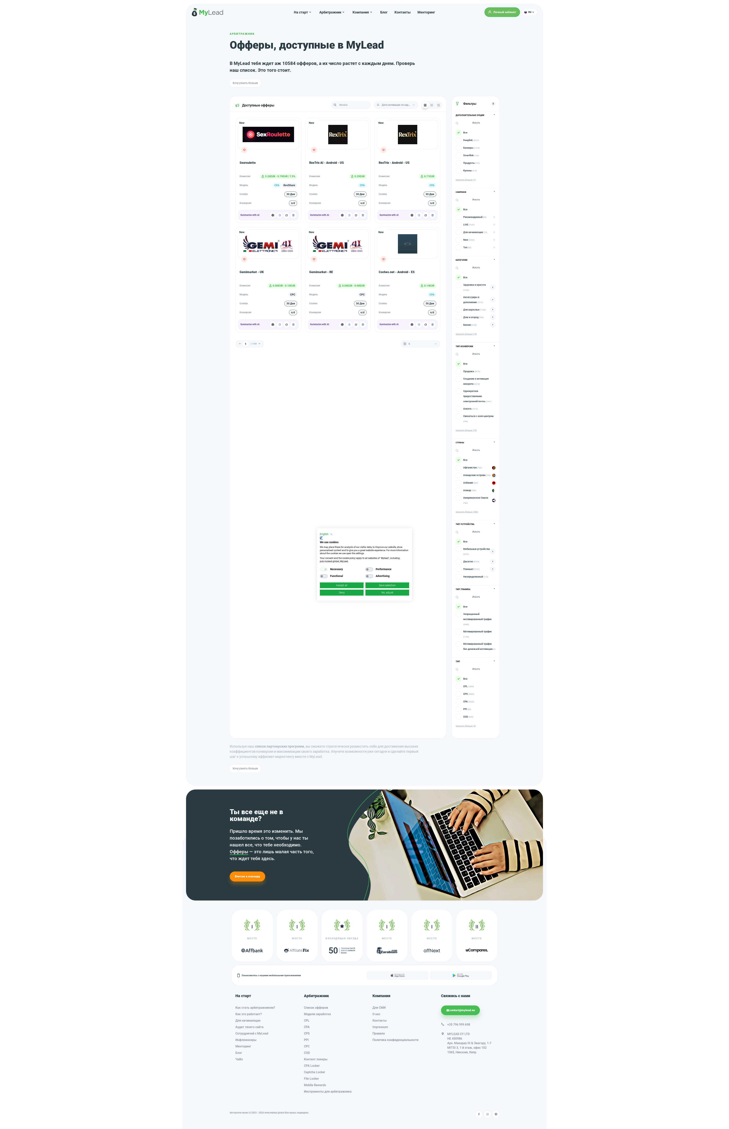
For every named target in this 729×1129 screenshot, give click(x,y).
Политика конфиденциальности (395, 1040)
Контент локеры (315, 1059)
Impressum (380, 1027)
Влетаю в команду (247, 876)
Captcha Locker (314, 1072)
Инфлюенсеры (245, 1040)
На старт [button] (301, 12)
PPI (306, 1040)
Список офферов (316, 1007)
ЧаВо (239, 1059)
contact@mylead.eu (462, 1010)
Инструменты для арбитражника (328, 1091)
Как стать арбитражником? (255, 1007)
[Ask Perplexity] (293, 215)
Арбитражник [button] (330, 12)
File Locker (311, 1078)
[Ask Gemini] (280, 215)
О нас (376, 1014)
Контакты (402, 12)
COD (307, 1053)
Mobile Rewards (315, 1085)
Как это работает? (248, 1014)
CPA (307, 1027)
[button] (529, 12)
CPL (306, 1020)
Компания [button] (361, 12)
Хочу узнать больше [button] (245, 82)
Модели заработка (317, 1014)
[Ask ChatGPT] (273, 215)
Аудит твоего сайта (249, 1027)
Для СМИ (379, 1007)
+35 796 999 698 (458, 1024)
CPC (307, 1046)
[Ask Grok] (286, 215)
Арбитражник (242, 33)
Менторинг (426, 12)
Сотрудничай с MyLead (251, 1033)
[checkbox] (323, 569)
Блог (384, 12)
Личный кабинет (504, 12)
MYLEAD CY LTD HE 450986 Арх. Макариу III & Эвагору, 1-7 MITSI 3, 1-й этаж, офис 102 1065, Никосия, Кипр (469, 1043)
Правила (378, 1033)
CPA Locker (312, 1066)
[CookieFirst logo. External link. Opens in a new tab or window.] (321, 538)
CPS (307, 1033)
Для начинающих (247, 1020)
